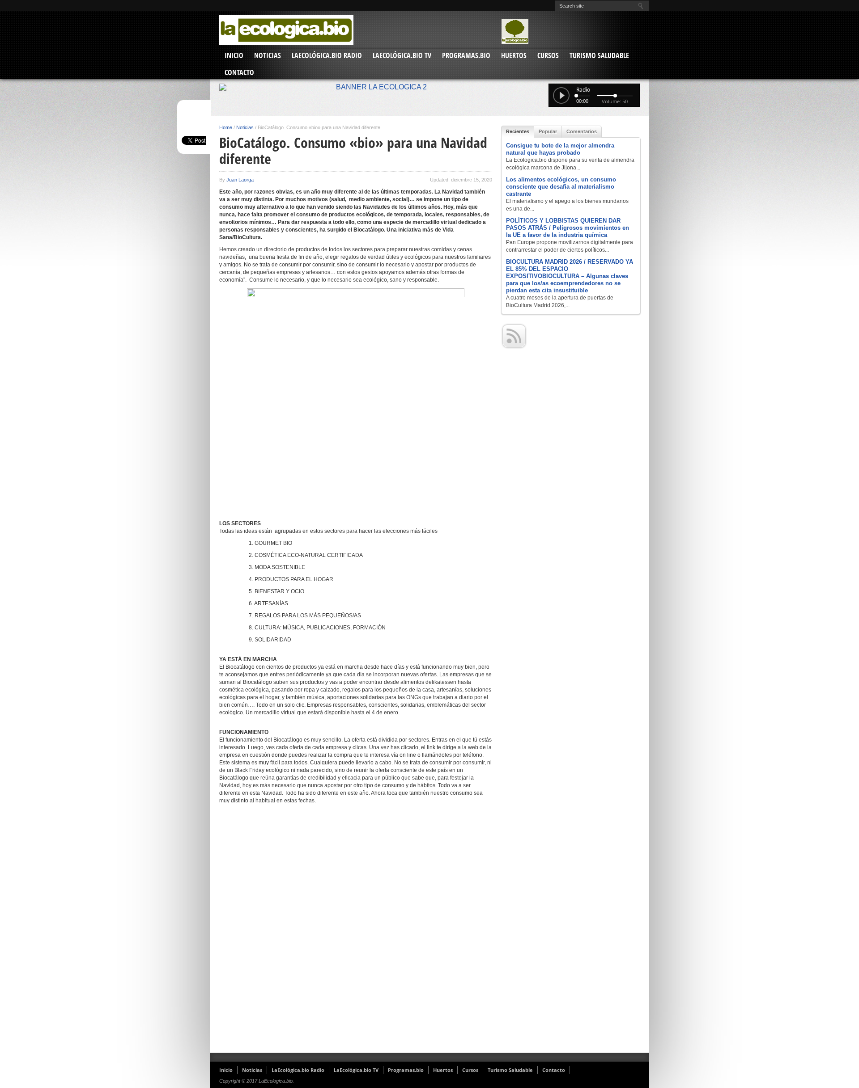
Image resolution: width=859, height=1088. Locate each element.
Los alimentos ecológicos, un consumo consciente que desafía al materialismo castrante (561, 186)
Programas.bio (466, 55)
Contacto (239, 72)
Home (225, 127)
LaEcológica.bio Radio (327, 55)
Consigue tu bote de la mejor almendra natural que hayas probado (560, 149)
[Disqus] (355, 932)
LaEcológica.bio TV (402, 55)
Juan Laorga (240, 179)
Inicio (234, 55)
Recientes (517, 131)
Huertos (514, 55)
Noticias (267, 55)
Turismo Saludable (599, 55)
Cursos (548, 55)
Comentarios (581, 131)
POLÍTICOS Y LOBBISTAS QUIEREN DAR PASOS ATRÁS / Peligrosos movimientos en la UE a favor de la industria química (567, 227)
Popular (548, 131)
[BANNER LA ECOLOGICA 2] (429, 87)
